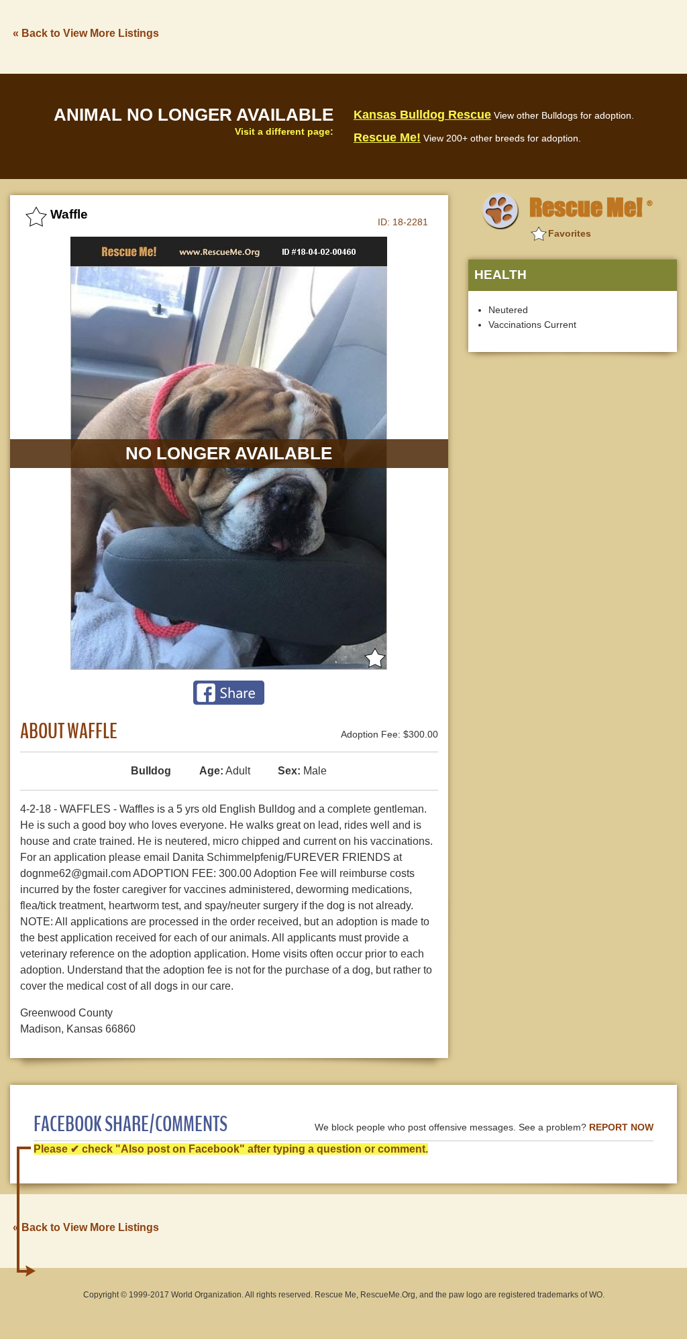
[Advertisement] (433, 35)
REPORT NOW (621, 1127)
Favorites (569, 233)
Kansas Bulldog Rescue (422, 114)
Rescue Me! (387, 137)
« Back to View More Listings (86, 33)
